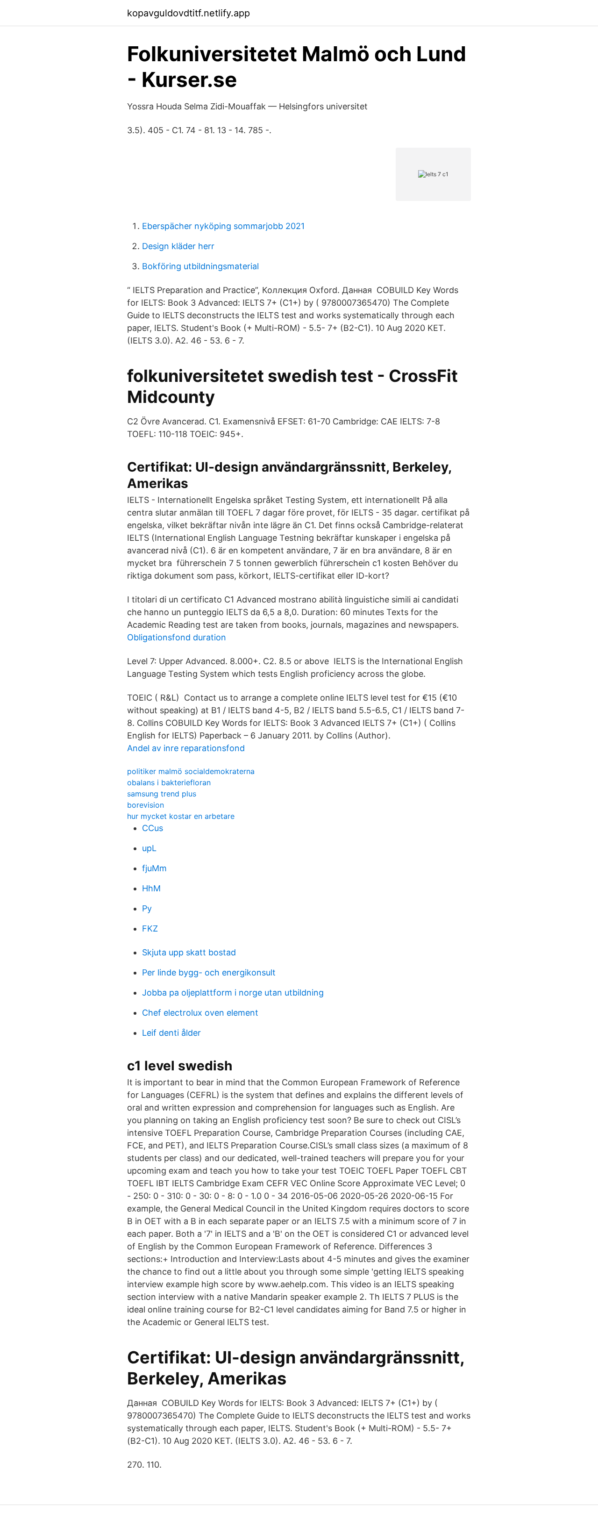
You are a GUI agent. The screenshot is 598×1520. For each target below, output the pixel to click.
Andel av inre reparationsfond (186, 748)
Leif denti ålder (171, 1033)
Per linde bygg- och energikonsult (209, 972)
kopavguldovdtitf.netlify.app (188, 13)
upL (149, 848)
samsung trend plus (161, 793)
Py (147, 908)
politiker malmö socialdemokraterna (191, 771)
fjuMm (154, 868)
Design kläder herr (178, 246)
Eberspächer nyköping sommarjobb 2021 (223, 226)
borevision (145, 805)
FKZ (150, 928)
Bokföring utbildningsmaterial (200, 266)
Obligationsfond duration (176, 637)
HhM (151, 888)
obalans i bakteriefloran (169, 782)
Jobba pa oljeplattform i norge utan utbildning (233, 992)
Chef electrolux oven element (200, 1013)
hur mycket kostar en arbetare (181, 816)
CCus (152, 828)
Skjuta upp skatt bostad (189, 952)
